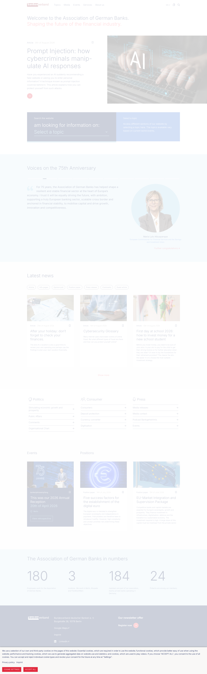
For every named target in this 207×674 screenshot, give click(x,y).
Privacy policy (8, 662)
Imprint (19, 662)
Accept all (30, 669)
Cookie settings (11, 669)
